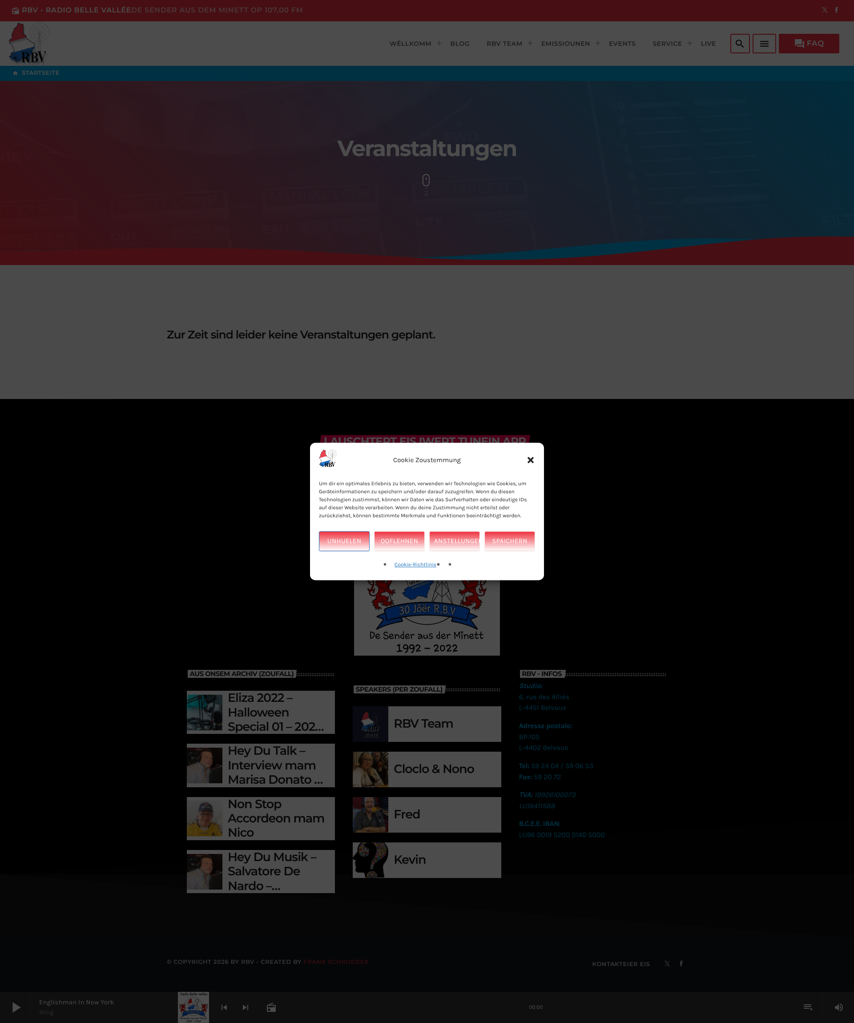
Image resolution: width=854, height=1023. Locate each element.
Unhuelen (344, 541)
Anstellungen (457, 541)
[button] (530, 460)
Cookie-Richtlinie (415, 565)
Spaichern (509, 541)
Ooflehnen (399, 541)
